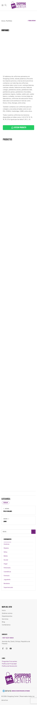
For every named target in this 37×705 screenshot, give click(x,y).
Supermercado (8, 587)
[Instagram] (7, 648)
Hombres (6, 544)
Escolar (5, 503)
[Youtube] (10, 648)
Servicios (5, 619)
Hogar (5, 564)
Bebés (6, 556)
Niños (5, 552)
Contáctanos (6, 625)
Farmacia (6, 575)
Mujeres (6, 548)
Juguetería (7, 579)
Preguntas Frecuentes (9, 661)
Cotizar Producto (20, 127)
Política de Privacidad (9, 664)
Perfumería (7, 567)
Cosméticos (7, 571)
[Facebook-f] (3, 648)
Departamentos (7, 616)
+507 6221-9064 (8, 638)
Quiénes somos (7, 613)
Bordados (7, 583)
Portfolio (9, 21)
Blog (3, 622)
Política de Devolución (9, 666)
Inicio (3, 21)
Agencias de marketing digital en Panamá (20, 691)
